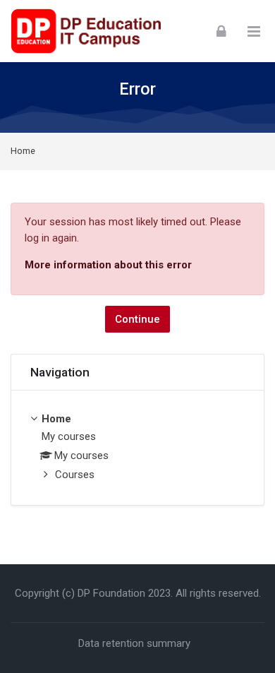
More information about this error (108, 264)
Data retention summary (134, 643)
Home (23, 151)
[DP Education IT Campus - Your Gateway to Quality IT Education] (86, 31)
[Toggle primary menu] (253, 31)
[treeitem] (137, 448)
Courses (74, 474)
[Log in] (221, 31)
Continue (137, 319)
